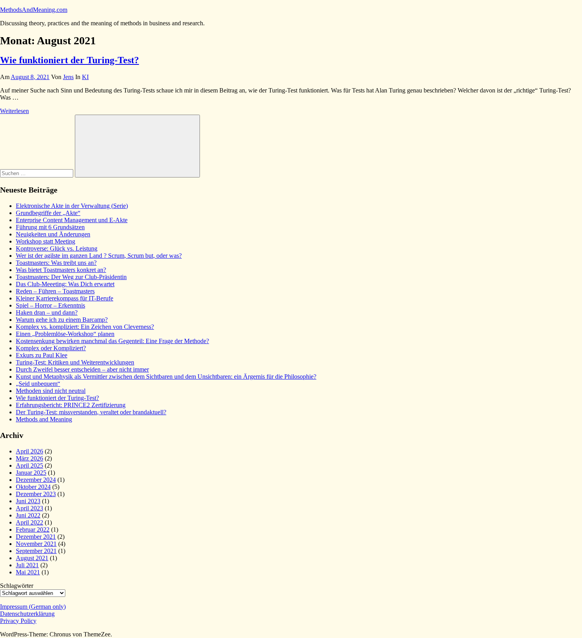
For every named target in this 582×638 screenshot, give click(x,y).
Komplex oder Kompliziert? (51, 348)
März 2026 (29, 458)
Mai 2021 (28, 572)
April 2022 (29, 522)
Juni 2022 (28, 515)
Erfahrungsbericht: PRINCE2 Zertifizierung (71, 405)
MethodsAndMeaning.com (33, 9)
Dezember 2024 (36, 479)
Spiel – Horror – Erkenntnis (50, 305)
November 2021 (36, 543)
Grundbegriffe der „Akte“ (48, 213)
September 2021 (36, 550)
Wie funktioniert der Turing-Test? (69, 60)
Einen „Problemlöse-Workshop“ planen (65, 333)
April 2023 (29, 508)
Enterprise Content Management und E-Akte (71, 220)
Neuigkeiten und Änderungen (53, 234)
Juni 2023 (28, 501)
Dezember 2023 (36, 494)
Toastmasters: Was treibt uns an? (56, 262)
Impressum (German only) (33, 606)
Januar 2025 (31, 472)
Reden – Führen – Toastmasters (55, 291)
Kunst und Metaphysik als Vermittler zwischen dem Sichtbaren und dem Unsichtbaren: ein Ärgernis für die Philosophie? (166, 376)
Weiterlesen (14, 111)
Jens (68, 77)
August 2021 (32, 558)
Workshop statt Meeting (45, 241)
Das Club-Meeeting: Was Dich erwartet (65, 284)
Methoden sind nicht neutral (51, 390)
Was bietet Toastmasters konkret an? (61, 269)
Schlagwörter (16, 585)
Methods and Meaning (44, 419)
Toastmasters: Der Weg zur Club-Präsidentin (71, 277)
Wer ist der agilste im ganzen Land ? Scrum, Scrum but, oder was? (99, 255)
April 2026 (29, 451)
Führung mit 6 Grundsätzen (50, 227)
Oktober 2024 (33, 486)
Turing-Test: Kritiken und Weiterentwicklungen (75, 362)
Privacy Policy (18, 620)
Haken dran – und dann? (47, 312)
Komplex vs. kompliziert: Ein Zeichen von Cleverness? (85, 326)
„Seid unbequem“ (38, 383)
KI (85, 77)
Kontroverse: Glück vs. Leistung (56, 248)
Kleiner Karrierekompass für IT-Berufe (64, 298)
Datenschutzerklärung (27, 613)
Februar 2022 (32, 529)
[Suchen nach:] (37, 173)
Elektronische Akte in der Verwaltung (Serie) (72, 205)
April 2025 (29, 465)
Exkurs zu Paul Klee (41, 355)
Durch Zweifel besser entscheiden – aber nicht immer (82, 369)
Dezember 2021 (36, 536)
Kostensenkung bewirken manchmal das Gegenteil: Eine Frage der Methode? (112, 341)
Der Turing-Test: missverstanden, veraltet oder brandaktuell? (91, 412)
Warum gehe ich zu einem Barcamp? (62, 319)
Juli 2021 (27, 565)
